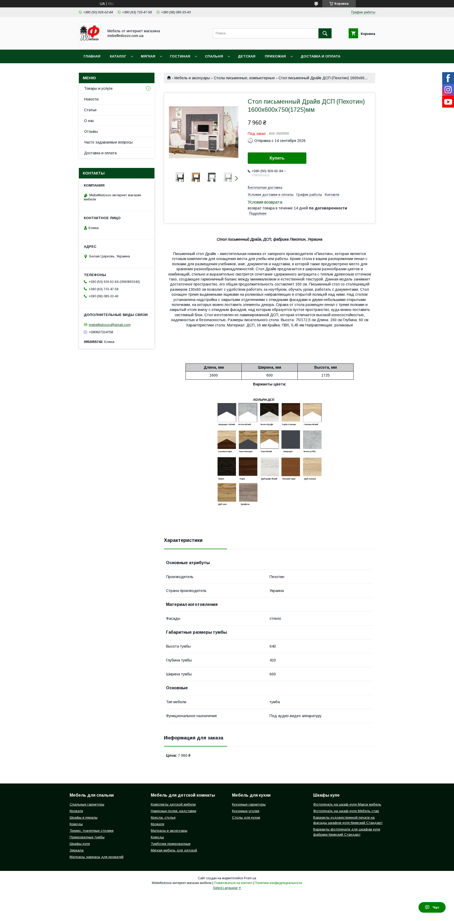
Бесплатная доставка (265, 187)
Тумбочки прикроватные (170, 844)
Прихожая (275, 56)
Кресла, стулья (163, 817)
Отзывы (91, 131)
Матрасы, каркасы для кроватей (96, 857)
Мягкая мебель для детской (174, 850)
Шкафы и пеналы (83, 817)
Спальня (214, 56)
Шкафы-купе (80, 844)
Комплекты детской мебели (173, 804)
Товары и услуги (98, 88)
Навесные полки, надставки (173, 811)
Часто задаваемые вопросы (108, 142)
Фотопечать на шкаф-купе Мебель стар (346, 811)
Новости (91, 99)
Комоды (76, 824)
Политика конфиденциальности (278, 883)
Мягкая (148, 56)
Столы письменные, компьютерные (244, 78)
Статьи (90, 110)
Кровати (76, 811)
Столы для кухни (246, 817)
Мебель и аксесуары (192, 78)
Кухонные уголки (245, 811)
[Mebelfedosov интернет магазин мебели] (90, 43)
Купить (277, 158)
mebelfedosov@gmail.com (110, 325)
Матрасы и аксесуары (169, 831)
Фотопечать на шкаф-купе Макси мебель (347, 804)
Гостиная (180, 56)
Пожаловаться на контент (233, 883)
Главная (92, 56)
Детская (246, 56)
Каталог (118, 56)
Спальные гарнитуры (87, 804)
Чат (436, 907)
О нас (89, 121)
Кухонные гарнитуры (249, 804)
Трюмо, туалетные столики (91, 831)
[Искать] (325, 33)
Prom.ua (250, 878)
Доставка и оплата (320, 56)
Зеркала (77, 850)
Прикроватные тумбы (87, 837)
